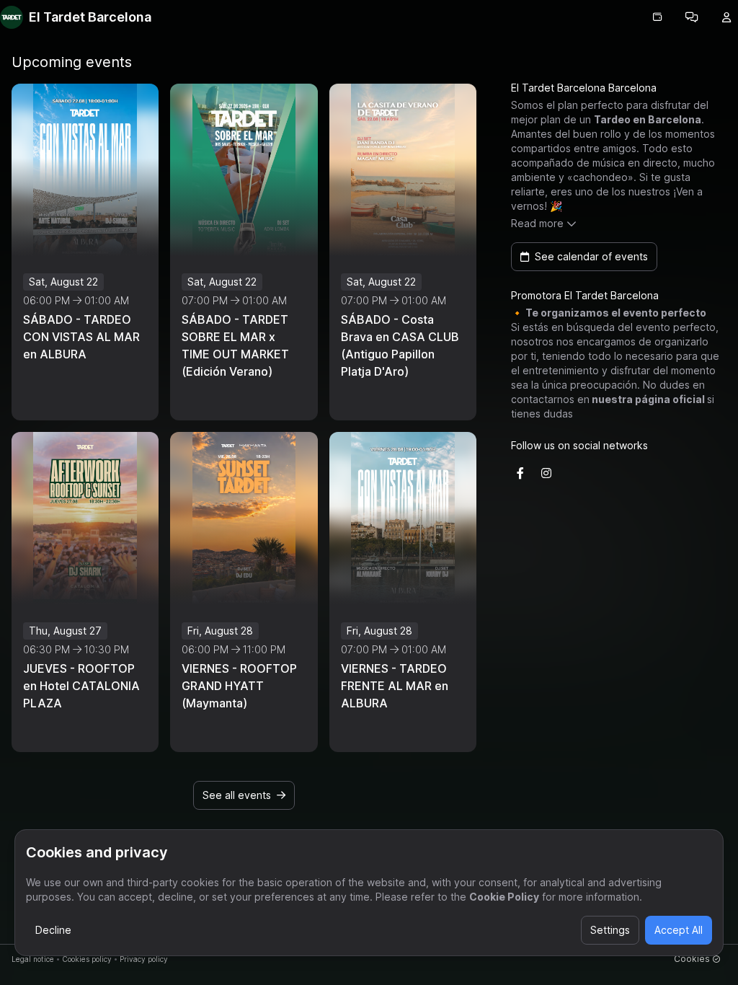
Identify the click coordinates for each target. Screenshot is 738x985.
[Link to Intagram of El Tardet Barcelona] (546, 473)
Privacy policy (144, 959)
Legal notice (33, 959)
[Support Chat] (691, 17)
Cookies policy (87, 959)
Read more (537, 223)
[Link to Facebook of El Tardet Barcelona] (520, 473)
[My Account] (726, 17)
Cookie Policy (504, 897)
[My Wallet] (657, 17)
